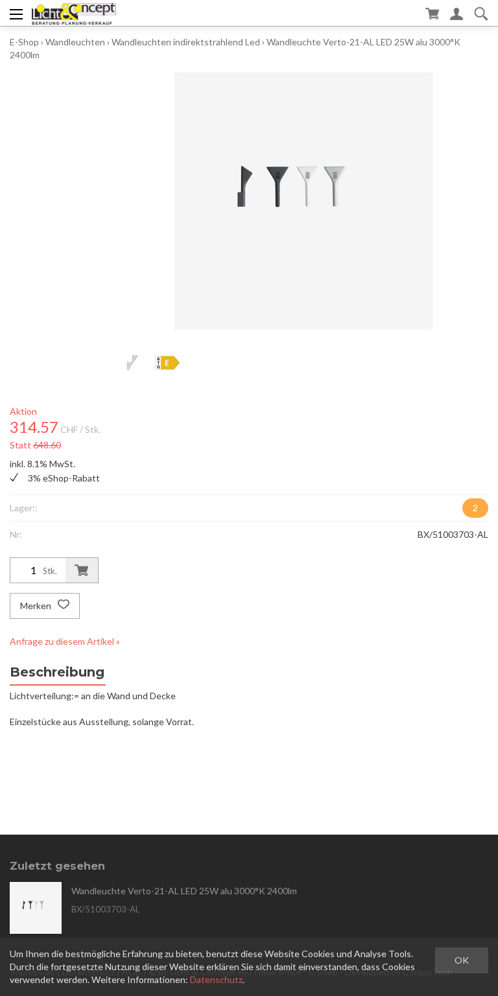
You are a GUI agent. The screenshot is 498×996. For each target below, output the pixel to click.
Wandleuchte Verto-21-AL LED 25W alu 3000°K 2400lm (184, 890)
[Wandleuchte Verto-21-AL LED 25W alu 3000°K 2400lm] (36, 908)
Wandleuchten (75, 41)
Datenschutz (216, 979)
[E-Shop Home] (73, 13)
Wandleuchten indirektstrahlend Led (186, 41)
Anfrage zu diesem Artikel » (65, 641)
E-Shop (24, 41)
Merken (36, 605)
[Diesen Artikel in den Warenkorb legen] (81, 570)
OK (462, 960)
